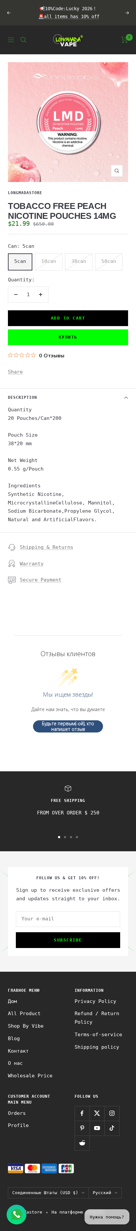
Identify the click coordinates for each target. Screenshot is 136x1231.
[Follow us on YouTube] (96, 1128)
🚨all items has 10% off (68, 16)
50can (108, 261)
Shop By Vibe (26, 1026)
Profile (18, 1125)
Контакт (18, 1051)
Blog (14, 1038)
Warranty (32, 564)
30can (78, 261)
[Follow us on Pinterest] (82, 1128)
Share (15, 372)
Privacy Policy (95, 1001)
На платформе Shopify (77, 1212)
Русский (102, 1192)
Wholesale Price (30, 1076)
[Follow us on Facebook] (82, 1113)
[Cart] (124, 40)
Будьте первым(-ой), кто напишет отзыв (68, 726)
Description (22, 397)
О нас (15, 1063)
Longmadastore (25, 193)
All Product (24, 1013)
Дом (12, 1001)
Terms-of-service (98, 1035)
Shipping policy (97, 1047)
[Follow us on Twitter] (96, 1113)
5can (20, 261)
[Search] (23, 40)
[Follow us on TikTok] (111, 1128)
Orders (17, 1113)
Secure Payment (40, 580)
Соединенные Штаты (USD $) (45, 1192)
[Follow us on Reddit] (82, 1143)
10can (48, 261)
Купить (68, 337)
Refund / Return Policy (97, 1018)
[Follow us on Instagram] (111, 1113)
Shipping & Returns (46, 547)
